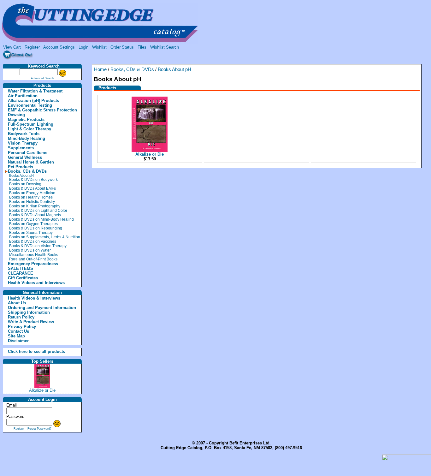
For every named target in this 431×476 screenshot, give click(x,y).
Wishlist (99, 47)
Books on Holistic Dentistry (32, 201)
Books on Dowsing (25, 184)
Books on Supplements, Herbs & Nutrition (44, 237)
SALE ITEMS (20, 268)
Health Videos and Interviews (36, 282)
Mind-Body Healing (26, 138)
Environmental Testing (30, 105)
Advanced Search (42, 78)
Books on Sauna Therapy (31, 232)
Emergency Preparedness (33, 263)
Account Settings (59, 47)
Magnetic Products (26, 119)
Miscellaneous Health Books (33, 255)
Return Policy (21, 317)
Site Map (16, 336)
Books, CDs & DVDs (27, 171)
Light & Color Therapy (29, 129)
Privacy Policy (22, 326)
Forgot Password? (39, 428)
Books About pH (21, 175)
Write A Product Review (31, 321)
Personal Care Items (27, 152)
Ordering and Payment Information (42, 307)
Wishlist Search (164, 47)
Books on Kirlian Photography (34, 206)
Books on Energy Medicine (32, 193)
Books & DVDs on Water (30, 250)
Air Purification (23, 95)
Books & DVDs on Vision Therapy (38, 246)
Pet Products (20, 166)
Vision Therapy (23, 143)
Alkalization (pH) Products (33, 100)
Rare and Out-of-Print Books (33, 259)
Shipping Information (29, 312)
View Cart (12, 47)
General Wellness (25, 157)
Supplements (21, 148)
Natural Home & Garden (31, 162)
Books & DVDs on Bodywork (33, 179)
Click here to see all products (29, 351)
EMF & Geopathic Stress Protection (42, 110)
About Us (17, 302)
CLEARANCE (20, 273)
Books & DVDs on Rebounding (35, 228)
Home (100, 69)
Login (83, 47)
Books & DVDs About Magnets (35, 215)
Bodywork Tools (23, 133)
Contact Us (18, 331)
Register (32, 47)
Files (142, 47)
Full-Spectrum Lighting (30, 124)
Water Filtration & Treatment (35, 91)
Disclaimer (18, 340)
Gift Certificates (23, 278)
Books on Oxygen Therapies (33, 224)
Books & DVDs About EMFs (32, 188)
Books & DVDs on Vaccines (32, 241)
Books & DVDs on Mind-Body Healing (41, 219)
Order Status (122, 47)
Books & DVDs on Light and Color (38, 210)
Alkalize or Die (42, 390)
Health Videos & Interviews (34, 298)
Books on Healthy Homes (31, 197)
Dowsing (16, 114)
